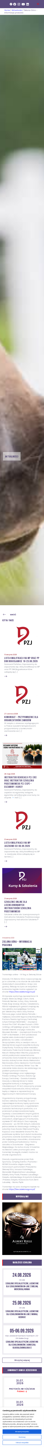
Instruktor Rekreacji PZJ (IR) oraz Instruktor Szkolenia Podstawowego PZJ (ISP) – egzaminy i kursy (20, 782)
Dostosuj (22, 1437)
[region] (22, 1427)
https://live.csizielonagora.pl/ (22, 991)
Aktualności (17, 10)
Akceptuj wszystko (22, 1432)
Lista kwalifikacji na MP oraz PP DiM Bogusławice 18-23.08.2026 (21, 660)
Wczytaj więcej (22, 1360)
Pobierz (20, 1391)
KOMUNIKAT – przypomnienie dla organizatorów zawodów (21, 719)
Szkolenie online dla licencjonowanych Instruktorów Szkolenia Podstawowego (17, 906)
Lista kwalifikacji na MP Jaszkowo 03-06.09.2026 (17, 844)
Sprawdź (22, 676)
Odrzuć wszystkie (22, 1443)
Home (7, 10)
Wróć (13, 614)
